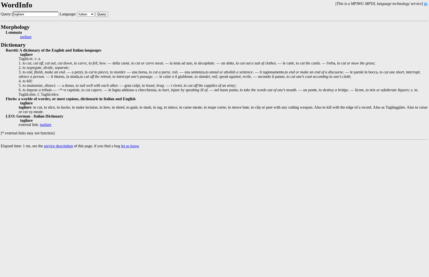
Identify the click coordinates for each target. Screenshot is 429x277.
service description (58, 146)
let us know (130, 146)
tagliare (26, 37)
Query (101, 14)
